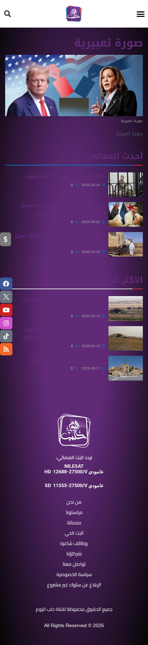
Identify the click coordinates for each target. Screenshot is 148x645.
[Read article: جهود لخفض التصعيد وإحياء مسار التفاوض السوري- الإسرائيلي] (125, 214)
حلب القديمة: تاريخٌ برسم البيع (67, 359)
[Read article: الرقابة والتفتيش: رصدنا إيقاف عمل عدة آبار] (125, 244)
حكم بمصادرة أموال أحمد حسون (65, 176)
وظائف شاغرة (74, 543)
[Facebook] (6, 284)
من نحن (74, 501)
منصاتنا (74, 522)
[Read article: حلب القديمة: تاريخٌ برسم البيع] (125, 368)
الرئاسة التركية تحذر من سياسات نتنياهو (64, 303)
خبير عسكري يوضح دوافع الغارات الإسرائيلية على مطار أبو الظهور (64, 333)
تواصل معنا (74, 564)
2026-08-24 (91, 185)
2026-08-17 (91, 368)
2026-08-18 (91, 346)
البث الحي (74, 532)
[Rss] (6, 349)
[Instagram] (6, 323)
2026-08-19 (91, 316)
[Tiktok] (6, 336)
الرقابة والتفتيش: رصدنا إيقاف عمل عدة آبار (60, 239)
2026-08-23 (91, 252)
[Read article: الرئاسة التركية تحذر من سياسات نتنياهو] (125, 308)
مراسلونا (74, 512)
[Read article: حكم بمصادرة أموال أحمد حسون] (125, 184)
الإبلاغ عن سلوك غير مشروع (74, 584)
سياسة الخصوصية (74, 574)
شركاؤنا (74, 553)
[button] (140, 13)
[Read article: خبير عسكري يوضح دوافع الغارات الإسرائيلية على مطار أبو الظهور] (125, 338)
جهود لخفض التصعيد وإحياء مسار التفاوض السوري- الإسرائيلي (62, 209)
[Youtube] (6, 310)
